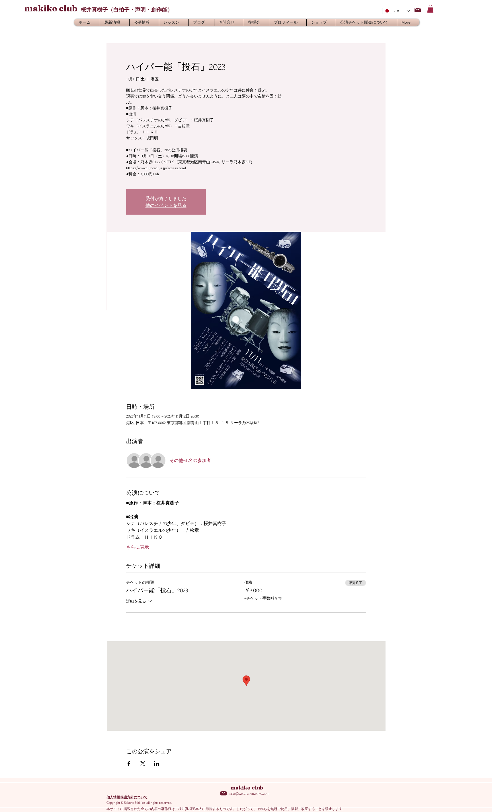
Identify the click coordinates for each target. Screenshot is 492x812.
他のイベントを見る (165, 205)
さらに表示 (137, 547)
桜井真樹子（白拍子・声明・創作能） (127, 9)
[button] (430, 9)
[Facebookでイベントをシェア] (129, 763)
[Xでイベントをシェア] (142, 763)
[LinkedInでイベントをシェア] (156, 763)
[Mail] (417, 10)
